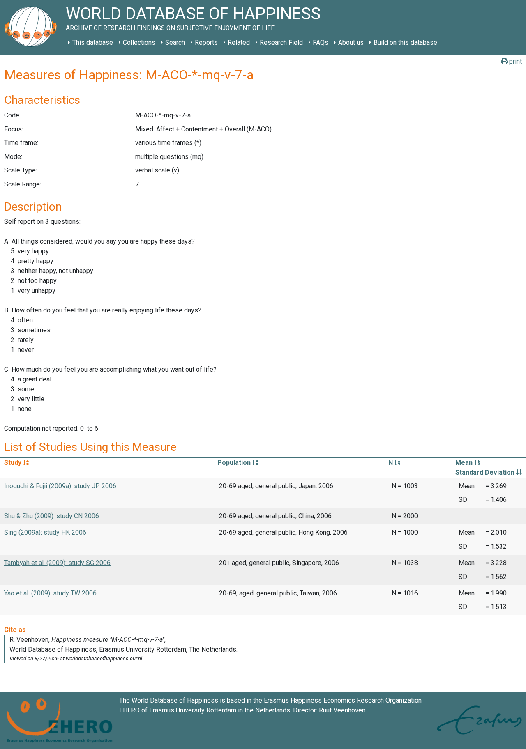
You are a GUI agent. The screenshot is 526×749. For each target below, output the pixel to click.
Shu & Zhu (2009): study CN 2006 (51, 516)
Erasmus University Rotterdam (192, 710)
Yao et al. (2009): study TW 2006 (50, 593)
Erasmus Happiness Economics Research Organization (343, 700)
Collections (139, 42)
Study (13, 462)
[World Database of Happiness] (33, 27)
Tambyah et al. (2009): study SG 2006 (57, 563)
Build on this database (405, 42)
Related (239, 42)
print (515, 61)
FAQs (320, 42)
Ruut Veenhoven (342, 710)
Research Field (281, 42)
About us (351, 42)
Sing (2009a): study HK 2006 (45, 532)
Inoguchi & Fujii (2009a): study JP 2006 (60, 486)
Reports (206, 42)
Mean (464, 462)
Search (175, 42)
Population (234, 462)
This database (92, 42)
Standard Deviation (485, 472)
